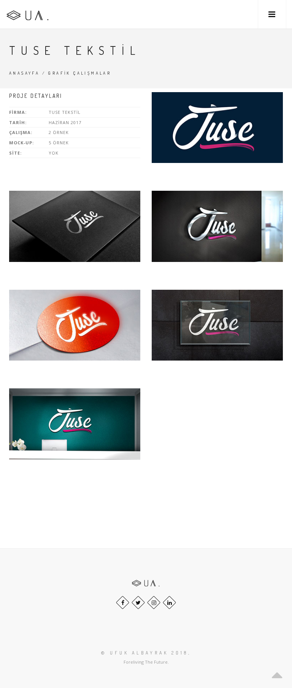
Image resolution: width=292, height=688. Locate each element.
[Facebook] (122, 602)
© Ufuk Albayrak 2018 (144, 653)
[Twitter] (138, 602)
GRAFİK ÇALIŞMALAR (79, 73)
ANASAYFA (24, 73)
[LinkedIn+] (169, 602)
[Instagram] (154, 602)
